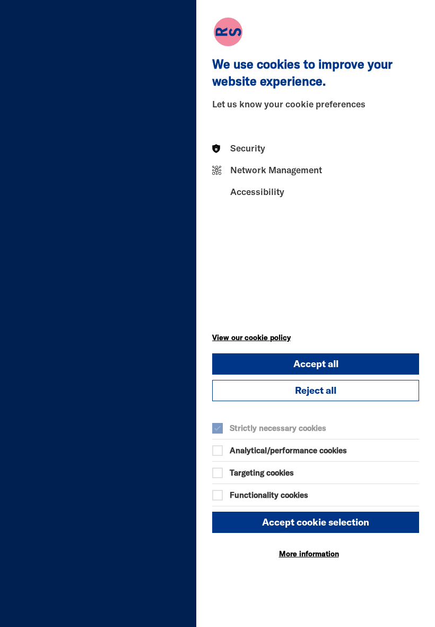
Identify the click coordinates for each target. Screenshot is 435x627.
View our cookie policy (251, 337)
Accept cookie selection (315, 522)
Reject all (315, 390)
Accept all (315, 364)
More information (309, 553)
